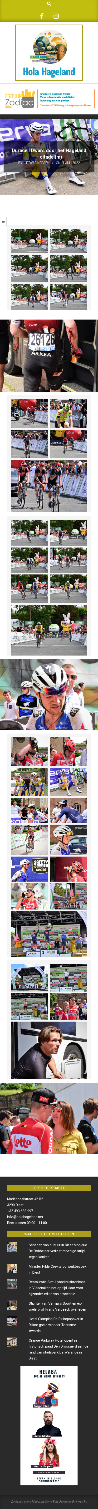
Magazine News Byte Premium (51, 1501)
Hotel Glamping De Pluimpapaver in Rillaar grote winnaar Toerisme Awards (56, 1325)
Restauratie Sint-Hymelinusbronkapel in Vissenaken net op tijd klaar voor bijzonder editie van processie (57, 1288)
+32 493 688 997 (20, 1211)
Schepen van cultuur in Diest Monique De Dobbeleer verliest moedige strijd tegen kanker (58, 1251)
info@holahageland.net (25, 1217)
